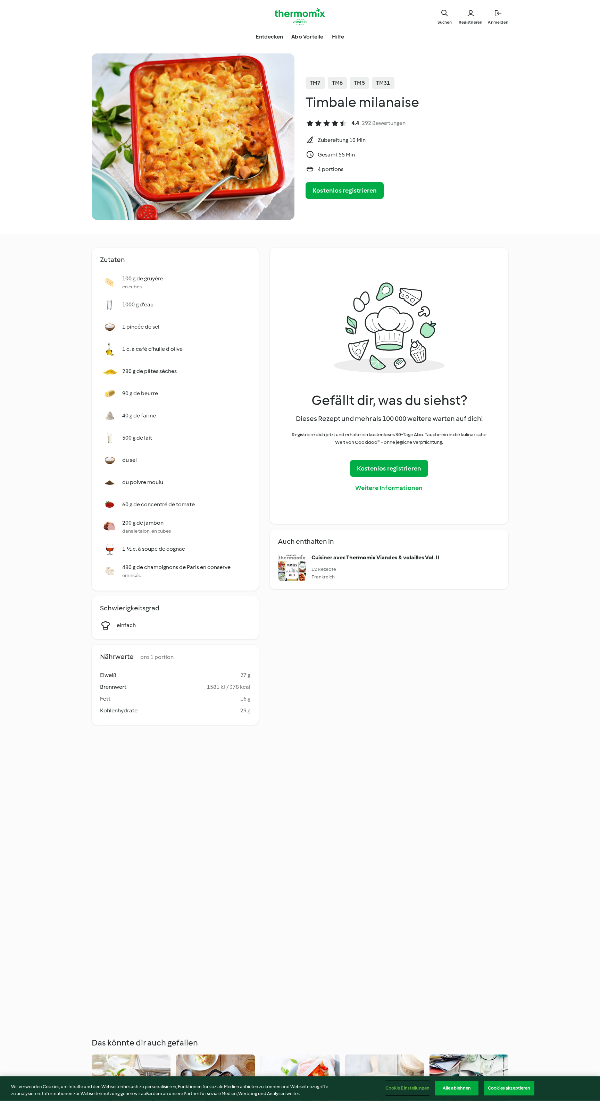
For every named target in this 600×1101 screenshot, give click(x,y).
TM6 (337, 82)
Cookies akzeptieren (509, 1088)
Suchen (445, 22)
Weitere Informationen (389, 488)
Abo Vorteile (307, 36)
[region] (300, 1088)
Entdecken (269, 36)
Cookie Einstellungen (407, 1088)
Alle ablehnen (457, 1088)
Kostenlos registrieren (344, 190)
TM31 (383, 82)
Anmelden (498, 22)
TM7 (315, 82)
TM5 (359, 82)
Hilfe (338, 36)
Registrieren (470, 22)
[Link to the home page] (300, 16)
